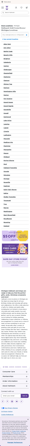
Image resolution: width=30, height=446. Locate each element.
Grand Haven (8, 102)
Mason (6, 153)
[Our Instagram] (12, 401)
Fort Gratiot (8, 98)
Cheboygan (8, 69)
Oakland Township (10, 168)
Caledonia (7, 62)
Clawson (6, 80)
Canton (6, 66)
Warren (6, 208)
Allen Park (7, 44)
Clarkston (7, 77)
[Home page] (6, 7)
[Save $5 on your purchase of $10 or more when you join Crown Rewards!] (15, 236)
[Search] (3, 13)
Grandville (7, 109)
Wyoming (7, 222)
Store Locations (7, 25)
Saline (6, 193)
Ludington (7, 135)
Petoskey (7, 175)
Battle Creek (8, 51)
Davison (6, 88)
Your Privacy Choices (11, 408)
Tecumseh (7, 200)
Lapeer (6, 128)
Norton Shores (9, 160)
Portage (6, 178)
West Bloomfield (9, 215)
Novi (5, 164)
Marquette (7, 149)
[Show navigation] (3, 8)
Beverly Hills (8, 55)
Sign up (24, 395)
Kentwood (7, 117)
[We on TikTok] (21, 401)
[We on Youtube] (16, 401)
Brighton (7, 58)
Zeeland (6, 226)
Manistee (7, 146)
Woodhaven (8, 218)
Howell (6, 113)
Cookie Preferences (7, 414)
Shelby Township (10, 197)
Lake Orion (7, 120)
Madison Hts (8, 142)
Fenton (6, 95)
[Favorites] (21, 8)
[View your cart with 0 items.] (27, 8)
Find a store (7, 2)
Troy (5, 204)
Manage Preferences (15, 442)
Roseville (7, 182)
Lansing (6, 124)
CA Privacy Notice (6, 411)
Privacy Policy (16, 431)
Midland (7, 157)
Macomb (7, 138)
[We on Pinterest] (7, 401)
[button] (15, 371)
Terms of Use (16, 432)
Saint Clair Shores (10, 189)
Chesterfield (8, 73)
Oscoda (6, 171)
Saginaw (7, 186)
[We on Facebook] (2, 401)
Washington (8, 211)
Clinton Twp (8, 84)
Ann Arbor (7, 48)
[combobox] (15, 12)
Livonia (6, 131)
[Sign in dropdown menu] (16, 8)
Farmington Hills (10, 91)
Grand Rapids (8, 106)
